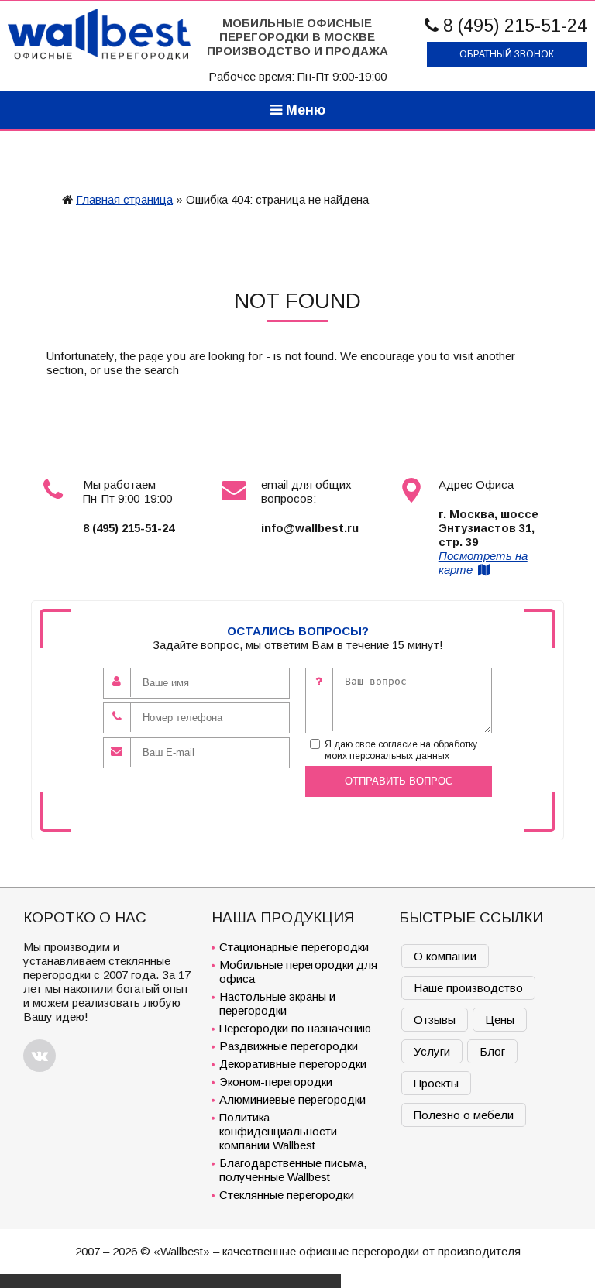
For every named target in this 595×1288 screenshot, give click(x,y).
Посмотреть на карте (483, 562)
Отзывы (435, 1019)
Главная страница (124, 199)
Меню (303, 110)
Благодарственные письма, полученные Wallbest (292, 1169)
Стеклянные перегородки (286, 1194)
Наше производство (468, 987)
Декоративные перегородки (292, 1063)
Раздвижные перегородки (288, 1046)
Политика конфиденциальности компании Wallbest (278, 1131)
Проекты (436, 1083)
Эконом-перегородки (275, 1081)
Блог (492, 1051)
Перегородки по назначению (295, 1028)
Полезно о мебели (464, 1114)
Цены (499, 1019)
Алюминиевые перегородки (292, 1099)
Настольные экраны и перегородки (277, 1003)
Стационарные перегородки (294, 946)
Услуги (432, 1051)
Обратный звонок (506, 54)
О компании (445, 956)
